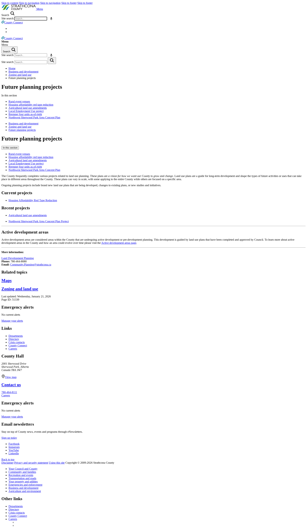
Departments (16, 335)
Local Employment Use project (26, 111)
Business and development (23, 71)
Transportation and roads (22, 478)
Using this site (57, 462)
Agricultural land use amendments (28, 107)
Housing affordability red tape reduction (31, 104)
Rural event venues (19, 101)
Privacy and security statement (31, 462)
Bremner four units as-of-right (25, 114)
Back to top (7, 459)
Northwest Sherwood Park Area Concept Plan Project (39, 221)
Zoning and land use (20, 74)
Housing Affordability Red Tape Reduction (33, 200)
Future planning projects (31, 87)
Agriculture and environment (25, 491)
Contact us (11, 384)
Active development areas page (118, 242)
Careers (13, 348)
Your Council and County (23, 468)
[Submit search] (52, 60)
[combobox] (30, 18)
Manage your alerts (12, 320)
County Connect (18, 345)
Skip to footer (69, 2)
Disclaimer (7, 462)
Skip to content (9, 2)
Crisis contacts (17, 342)
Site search (7, 18)
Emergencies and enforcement (25, 484)
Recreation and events (21, 475)
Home (12, 68)
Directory (14, 339)
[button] (39, 8)
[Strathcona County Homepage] (18, 8)
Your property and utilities (23, 481)
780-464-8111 (9, 392)
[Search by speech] (51, 18)
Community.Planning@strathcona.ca (30, 264)
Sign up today (9, 437)
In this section (10, 147)
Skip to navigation (29, 2)
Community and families (22, 471)
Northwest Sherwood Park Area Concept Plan (34, 117)
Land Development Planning (17, 258)
